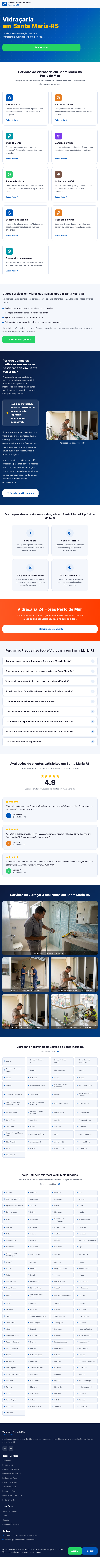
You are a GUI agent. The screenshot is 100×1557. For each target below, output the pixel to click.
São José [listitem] (57, 1120)
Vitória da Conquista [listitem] (38, 1316)
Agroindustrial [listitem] (35, 1142)
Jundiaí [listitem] (8, 1262)
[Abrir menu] (95, 4)
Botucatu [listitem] (9, 1406)
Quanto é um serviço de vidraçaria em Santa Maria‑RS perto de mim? (38, 661)
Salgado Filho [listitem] (84, 1112)
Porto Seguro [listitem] (11, 1400)
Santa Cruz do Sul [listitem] (85, 1387)
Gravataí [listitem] (9, 1381)
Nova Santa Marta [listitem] (61, 1103)
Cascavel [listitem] (33, 1227)
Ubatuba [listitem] (57, 1368)
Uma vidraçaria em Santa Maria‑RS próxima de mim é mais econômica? (39, 691)
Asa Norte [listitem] (82, 1323)
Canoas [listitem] (9, 1227)
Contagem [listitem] (82, 1227)
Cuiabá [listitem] (33, 1234)
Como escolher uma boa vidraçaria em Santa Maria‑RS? (32, 711)
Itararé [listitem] (81, 1070)
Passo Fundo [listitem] (11, 1281)
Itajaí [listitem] (80, 1247)
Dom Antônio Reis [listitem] (85, 1085)
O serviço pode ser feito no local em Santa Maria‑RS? (30, 701)
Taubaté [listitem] (57, 1303)
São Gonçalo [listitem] (35, 1323)
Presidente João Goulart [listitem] (36, 1112)
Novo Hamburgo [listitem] (85, 1381)
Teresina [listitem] (82, 1303)
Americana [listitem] (58, 1199)
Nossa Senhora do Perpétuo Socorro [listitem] (13, 1103)
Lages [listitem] (8, 1393)
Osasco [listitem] (57, 1275)
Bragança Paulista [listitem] (85, 1329)
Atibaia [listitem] (8, 1329)
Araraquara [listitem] (58, 1323)
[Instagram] (4, 1448)
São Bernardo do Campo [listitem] (36, 1295)
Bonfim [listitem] (32, 1070)
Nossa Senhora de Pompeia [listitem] (37, 1103)
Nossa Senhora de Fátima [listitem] (37, 1061)
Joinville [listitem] (57, 1254)
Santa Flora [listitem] (83, 1148)
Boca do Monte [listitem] (84, 1142)
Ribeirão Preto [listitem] (35, 1288)
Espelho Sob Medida (10, 1469)
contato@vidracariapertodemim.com (20, 1540)
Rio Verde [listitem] (58, 1387)
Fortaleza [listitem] (57, 1193)
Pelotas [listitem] (57, 1355)
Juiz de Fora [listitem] (83, 1254)
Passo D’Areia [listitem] (84, 1103)
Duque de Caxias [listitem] (85, 1335)
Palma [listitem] (32, 1148)
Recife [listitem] (81, 1193)
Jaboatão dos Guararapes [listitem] (11, 1254)
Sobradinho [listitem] (58, 1406)
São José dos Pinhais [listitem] (87, 1361)
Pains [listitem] (8, 1148)
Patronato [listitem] (34, 1078)
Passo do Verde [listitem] (60, 1148)
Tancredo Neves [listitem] (85, 1120)
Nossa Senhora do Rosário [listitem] (61, 1061)
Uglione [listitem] (33, 1127)
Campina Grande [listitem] (12, 1335)
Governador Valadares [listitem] (87, 1240)
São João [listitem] (34, 1120)
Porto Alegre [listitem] (83, 1281)
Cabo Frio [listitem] (10, 1220)
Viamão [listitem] (57, 1310)
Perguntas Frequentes (11, 1524)
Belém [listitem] (81, 1205)
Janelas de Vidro (9, 1487)
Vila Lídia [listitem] (57, 1127)
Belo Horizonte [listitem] (11, 1212)
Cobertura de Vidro (10, 1482)
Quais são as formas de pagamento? (23, 741)
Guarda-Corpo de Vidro (12, 1495)
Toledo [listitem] (57, 1400)
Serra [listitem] (8, 1303)
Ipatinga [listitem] (33, 1342)
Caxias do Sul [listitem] (59, 1227)
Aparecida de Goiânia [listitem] (14, 1205)
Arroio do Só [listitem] (59, 1142)
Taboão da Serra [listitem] (36, 1368)
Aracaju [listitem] (33, 1205)
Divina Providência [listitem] (37, 1134)
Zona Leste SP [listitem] (84, 1316)
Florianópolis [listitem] (11, 1240)
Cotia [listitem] (8, 1234)
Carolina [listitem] (9, 1085)
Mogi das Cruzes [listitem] (60, 1269)
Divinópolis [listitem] (83, 1234)
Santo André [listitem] (83, 1288)
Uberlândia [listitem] (34, 1310)
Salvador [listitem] (33, 1193)
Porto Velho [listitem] (34, 1361)
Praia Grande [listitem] (11, 1288)
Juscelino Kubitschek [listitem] (14, 1094)
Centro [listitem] (8, 1061)
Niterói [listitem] (32, 1275)
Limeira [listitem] (33, 1262)
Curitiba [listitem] (57, 1234)
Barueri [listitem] (33, 1329)
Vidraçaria (6, 1461)
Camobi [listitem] (81, 1078)
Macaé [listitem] (33, 1348)
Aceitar (75, 1551)
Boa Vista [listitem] (58, 1329)
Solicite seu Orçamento (20, 339)
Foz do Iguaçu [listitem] (35, 1406)
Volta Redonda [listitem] (59, 1316)
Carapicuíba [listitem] (35, 1335)
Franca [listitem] (33, 1240)
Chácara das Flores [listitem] (37, 1085)
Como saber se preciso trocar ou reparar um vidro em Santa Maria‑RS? (39, 671)
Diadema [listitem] (57, 1335)
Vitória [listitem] (8, 1316)
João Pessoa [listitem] (35, 1254)
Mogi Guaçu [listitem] (58, 1348)
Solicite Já (43, 47)
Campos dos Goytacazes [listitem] (59, 1220)
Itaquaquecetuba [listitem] (60, 1342)
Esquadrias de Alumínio (11, 1474)
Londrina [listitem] (57, 1262)
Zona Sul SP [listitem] (10, 1323)
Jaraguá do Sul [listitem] (84, 1342)
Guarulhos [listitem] (34, 1247)
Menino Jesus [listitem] (59, 1070)
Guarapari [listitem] (10, 1247)
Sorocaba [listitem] (34, 1199)
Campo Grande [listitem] (84, 1220)
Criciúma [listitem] (82, 1400)
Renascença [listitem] (59, 1112)
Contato (5, 1520)
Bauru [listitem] (56, 1205)
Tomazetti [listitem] (10, 1127)
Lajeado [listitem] (57, 1381)
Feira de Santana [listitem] (12, 1342)
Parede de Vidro (9, 1491)
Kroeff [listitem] (56, 1134)
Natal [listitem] (8, 1275)
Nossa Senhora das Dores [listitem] (13, 1070)
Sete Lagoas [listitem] (11, 1368)
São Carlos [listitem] (34, 1393)
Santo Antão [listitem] (10, 1120)
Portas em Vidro (8, 1500)
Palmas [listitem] (81, 1275)
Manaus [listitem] (9, 1193)
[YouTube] (11, 1448)
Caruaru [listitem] (82, 1374)
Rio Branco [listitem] (58, 1361)
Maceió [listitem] (81, 1262)
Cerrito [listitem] (57, 1078)
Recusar (90, 1551)
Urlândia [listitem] (9, 1078)
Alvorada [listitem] (9, 1413)
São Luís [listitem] (82, 1296)
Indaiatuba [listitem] (58, 1247)
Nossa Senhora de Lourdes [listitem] (85, 1094)
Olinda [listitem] (8, 1355)
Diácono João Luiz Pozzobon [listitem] (61, 1085)
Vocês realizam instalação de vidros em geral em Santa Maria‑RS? (37, 681)
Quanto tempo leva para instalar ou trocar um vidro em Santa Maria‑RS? (40, 721)
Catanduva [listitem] (34, 1374)
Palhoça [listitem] (9, 1387)
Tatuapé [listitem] (33, 1400)
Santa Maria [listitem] (58, 1288)
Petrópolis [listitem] (10, 1361)
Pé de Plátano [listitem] (11, 1112)
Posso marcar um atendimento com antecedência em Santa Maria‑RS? (39, 731)
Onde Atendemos (9, 1511)
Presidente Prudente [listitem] (13, 1374)
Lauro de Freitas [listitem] (12, 1348)
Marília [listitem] (8, 1269)
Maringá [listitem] (33, 1269)
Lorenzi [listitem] (57, 1094)
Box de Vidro (7, 1465)
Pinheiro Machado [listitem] (85, 1134)
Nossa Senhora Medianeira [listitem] (84, 1061)
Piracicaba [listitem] (34, 1281)
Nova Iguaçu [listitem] (83, 1348)
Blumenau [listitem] (58, 1212)
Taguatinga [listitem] (83, 1406)
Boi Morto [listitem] (82, 1127)
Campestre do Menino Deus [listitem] (14, 1134)
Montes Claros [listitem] (84, 1269)
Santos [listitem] (8, 1296)
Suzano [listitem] (33, 1303)
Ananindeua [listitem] (83, 1368)
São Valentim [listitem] (11, 1142)
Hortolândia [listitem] (34, 1381)
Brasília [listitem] (81, 1212)
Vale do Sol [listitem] (10, 1155)
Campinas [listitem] (34, 1220)
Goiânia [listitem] (57, 1240)
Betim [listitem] (32, 1212)
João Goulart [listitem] (35, 1094)
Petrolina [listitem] (82, 1355)
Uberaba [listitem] (9, 1310)
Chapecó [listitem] (57, 1374)
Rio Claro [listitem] (57, 1393)
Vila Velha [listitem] (82, 1310)
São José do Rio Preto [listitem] (14, 1199)
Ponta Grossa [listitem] (59, 1281)
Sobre (4, 1516)
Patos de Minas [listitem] (36, 1355)
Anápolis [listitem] (82, 1199)
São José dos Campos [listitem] (62, 1296)
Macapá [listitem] (33, 1387)
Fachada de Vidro (9, 1478)
